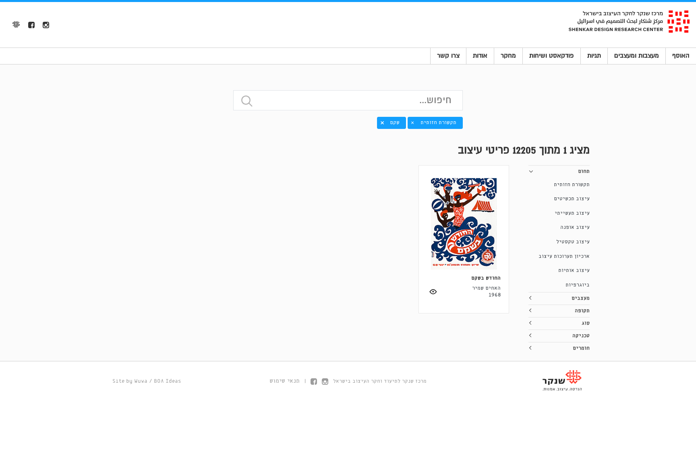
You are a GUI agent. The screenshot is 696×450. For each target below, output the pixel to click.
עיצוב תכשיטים (572, 198)
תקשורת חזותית (572, 184)
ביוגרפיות (578, 285)
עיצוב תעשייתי (572, 213)
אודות (480, 56)
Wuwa (140, 381)
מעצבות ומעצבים (636, 56)
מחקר (508, 56)
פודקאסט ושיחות (551, 56)
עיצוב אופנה (575, 227)
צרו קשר (448, 56)
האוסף (681, 56)
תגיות (594, 56)
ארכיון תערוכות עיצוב (564, 256)
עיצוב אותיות (574, 270)
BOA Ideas (167, 381)
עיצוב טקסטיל (573, 242)
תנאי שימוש (284, 381)
